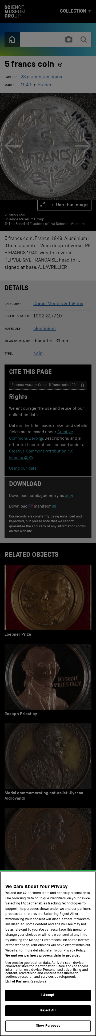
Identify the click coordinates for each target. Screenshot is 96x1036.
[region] (48, 953)
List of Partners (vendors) (25, 982)
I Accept (47, 995)
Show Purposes (48, 1026)
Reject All (47, 1010)
